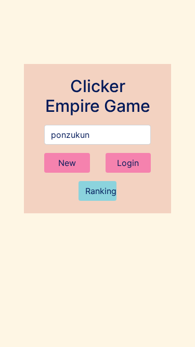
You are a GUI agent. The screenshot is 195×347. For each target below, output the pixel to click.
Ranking (100, 191)
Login (128, 163)
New (67, 163)
